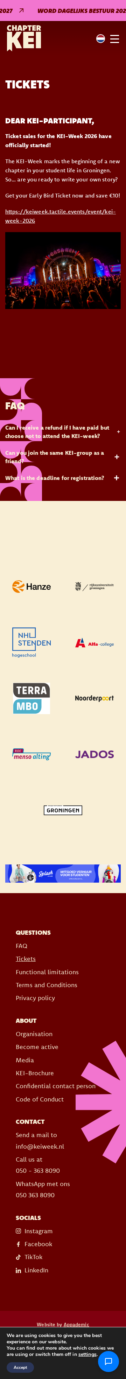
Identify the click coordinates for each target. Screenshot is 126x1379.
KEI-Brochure (35, 1073)
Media (25, 1060)
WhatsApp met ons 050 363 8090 (43, 1189)
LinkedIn (36, 1270)
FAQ (21, 946)
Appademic (76, 1324)
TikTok (33, 1257)
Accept (20, 1367)
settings (87, 1354)
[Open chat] (108, 1361)
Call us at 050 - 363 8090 (38, 1165)
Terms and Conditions (46, 985)
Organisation (34, 1034)
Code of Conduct (40, 1099)
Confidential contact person (56, 1086)
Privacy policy (35, 998)
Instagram (38, 1231)
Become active (37, 1047)
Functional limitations (47, 972)
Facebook (38, 1244)
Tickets (26, 959)
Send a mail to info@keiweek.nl (40, 1140)
